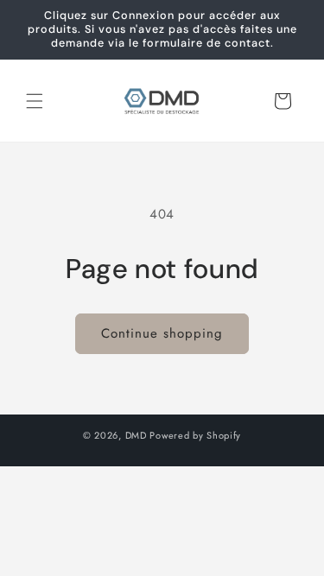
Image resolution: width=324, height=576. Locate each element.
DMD (136, 435)
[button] (35, 101)
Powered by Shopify (195, 435)
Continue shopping (162, 333)
